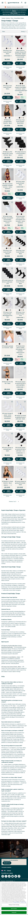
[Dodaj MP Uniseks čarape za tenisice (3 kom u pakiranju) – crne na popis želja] (25, 433)
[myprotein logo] (13, 2)
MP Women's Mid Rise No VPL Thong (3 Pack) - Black (8, 153)
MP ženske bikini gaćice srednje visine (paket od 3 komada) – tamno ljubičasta (20, 219)
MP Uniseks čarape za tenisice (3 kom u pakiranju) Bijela (20, 383)
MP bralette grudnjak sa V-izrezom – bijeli (7, 346)
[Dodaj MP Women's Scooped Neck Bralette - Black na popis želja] (12, 106)
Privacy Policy (16, 902)
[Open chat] (19, 876)
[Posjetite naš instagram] (2, 876)
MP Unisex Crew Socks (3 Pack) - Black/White (20, 121)
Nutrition (8, 18)
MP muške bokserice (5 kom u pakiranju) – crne (7, 282)
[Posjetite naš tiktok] (9, 876)
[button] (4, 48)
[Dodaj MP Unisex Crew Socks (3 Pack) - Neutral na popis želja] (12, 236)
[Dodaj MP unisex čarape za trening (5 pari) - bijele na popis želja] (12, 433)
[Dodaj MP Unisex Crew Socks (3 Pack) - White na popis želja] (12, 36)
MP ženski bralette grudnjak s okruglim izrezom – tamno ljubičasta (7, 186)
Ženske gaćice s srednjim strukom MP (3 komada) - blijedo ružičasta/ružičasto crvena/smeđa (20, 54)
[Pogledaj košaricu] (25, 2)
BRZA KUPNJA (9, 63)
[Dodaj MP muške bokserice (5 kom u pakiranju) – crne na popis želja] (12, 268)
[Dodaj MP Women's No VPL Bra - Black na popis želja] (12, 368)
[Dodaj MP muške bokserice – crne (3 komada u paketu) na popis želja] (25, 138)
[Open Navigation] (2, 2)
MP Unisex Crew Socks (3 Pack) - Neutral (7, 252)
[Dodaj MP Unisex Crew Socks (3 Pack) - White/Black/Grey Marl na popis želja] (12, 298)
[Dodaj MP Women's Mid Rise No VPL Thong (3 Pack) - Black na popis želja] (12, 138)
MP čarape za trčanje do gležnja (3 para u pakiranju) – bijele (20, 417)
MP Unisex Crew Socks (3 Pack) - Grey (20, 314)
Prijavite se (7, 862)
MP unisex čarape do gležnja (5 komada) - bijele (20, 483)
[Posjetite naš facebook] (6, 876)
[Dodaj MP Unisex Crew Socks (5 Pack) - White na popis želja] (12, 71)
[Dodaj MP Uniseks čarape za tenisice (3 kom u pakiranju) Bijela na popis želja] (25, 368)
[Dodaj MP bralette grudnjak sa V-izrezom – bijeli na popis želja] (12, 332)
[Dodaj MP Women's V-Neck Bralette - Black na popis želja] (12, 467)
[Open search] (5, 3)
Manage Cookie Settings (14, 904)
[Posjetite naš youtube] (12, 876)
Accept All (14, 912)
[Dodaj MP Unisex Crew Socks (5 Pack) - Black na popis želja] (25, 236)
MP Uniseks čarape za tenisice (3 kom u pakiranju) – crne (20, 449)
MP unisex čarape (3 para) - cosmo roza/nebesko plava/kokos (7, 416)
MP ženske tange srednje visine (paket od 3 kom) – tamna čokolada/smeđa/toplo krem (20, 89)
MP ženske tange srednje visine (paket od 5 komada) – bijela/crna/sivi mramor (7, 219)
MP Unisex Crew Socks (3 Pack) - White (7, 52)
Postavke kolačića (6, 867)
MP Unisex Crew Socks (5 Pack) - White (7, 87)
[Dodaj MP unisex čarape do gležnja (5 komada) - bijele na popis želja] (25, 467)
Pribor (12, 18)
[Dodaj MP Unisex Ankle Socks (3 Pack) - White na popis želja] (25, 169)
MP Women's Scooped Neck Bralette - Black (8, 121)
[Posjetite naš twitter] (15, 876)
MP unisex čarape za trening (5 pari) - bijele (7, 449)
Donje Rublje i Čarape (19, 18)
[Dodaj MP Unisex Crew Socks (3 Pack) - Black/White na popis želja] (25, 106)
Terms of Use (23, 902)
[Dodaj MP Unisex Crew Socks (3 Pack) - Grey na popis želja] (25, 298)
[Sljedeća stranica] (18, 501)
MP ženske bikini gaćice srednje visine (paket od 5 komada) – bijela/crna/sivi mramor (20, 350)
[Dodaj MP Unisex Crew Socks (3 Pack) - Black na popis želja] (25, 268)
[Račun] (22, 3)
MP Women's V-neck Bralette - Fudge (10, 657)
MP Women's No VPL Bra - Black (7, 382)
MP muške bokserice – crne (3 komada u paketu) (20, 153)
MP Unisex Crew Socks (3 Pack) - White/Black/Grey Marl (7, 315)
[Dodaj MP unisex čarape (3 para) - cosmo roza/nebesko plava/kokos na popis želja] (12, 401)
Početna (3, 18)
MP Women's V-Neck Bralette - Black (7, 482)
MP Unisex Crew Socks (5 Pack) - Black (20, 252)
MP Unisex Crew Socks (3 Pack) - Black (20, 282)
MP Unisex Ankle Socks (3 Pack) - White (20, 183)
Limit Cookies (14, 908)
